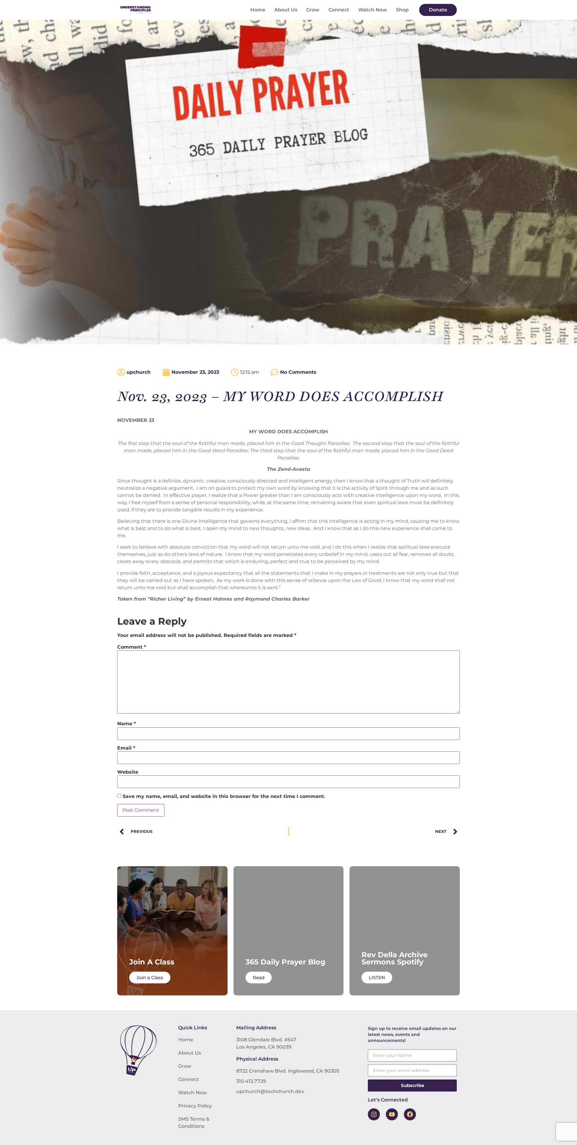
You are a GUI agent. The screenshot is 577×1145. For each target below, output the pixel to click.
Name (126, 723)
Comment (131, 647)
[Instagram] (374, 1114)
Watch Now (372, 10)
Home (257, 10)
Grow (312, 10)
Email (126, 748)
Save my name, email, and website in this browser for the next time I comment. (224, 796)
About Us (285, 10)
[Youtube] (392, 1114)
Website (127, 772)
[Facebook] (410, 1114)
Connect (338, 10)
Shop (402, 10)
